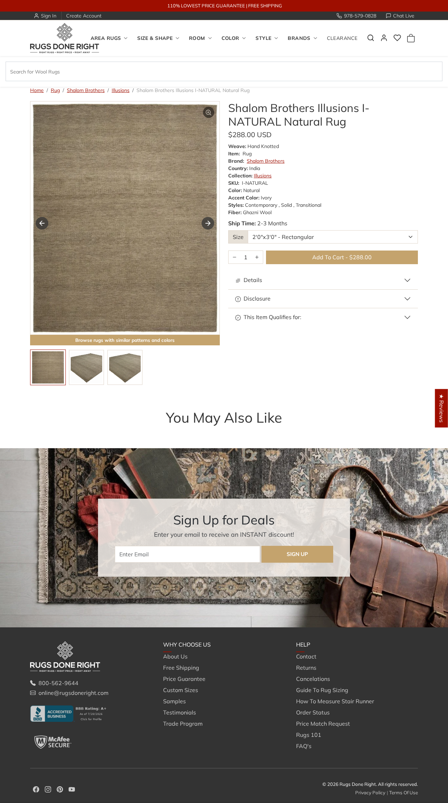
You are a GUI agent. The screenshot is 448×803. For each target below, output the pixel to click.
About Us (175, 656)
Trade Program (183, 723)
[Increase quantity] (257, 257)
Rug (55, 90)
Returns (306, 667)
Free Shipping (181, 667)
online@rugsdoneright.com (73, 692)
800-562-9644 (58, 682)
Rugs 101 (308, 734)
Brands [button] (299, 38)
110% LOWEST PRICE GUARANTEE (206, 5)
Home (37, 90)
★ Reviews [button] (441, 408)
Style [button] (263, 38)
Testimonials (179, 712)
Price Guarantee (184, 678)
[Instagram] (48, 789)
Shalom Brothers (86, 90)
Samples (174, 701)
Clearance (342, 38)
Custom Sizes (180, 689)
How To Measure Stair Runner (335, 701)
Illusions (121, 90)
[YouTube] (72, 789)
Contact (306, 656)
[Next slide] (208, 223)
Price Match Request (323, 723)
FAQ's (304, 745)
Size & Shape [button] (155, 38)
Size (238, 236)
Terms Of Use (403, 792)
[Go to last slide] (42, 223)
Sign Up (297, 554)
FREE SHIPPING (265, 5)
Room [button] (197, 38)
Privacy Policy (370, 792)
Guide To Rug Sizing (322, 689)
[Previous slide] (40, 431)
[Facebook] (36, 789)
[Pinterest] (60, 789)
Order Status (313, 712)
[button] (370, 38)
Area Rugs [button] (106, 38)
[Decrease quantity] (234, 257)
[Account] (384, 38)
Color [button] (230, 38)
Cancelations (313, 678)
